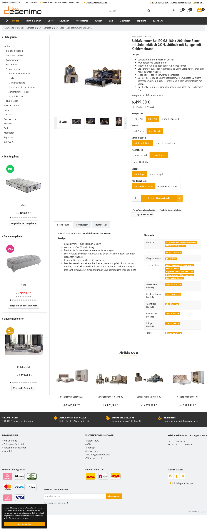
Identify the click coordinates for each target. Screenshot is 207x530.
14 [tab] (34, 217)
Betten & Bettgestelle (19, 73)
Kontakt (199, 2)
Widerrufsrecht (94, 458)
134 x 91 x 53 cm (172, 313)
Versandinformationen (15, 447)
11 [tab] (28, 217)
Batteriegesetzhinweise (98, 454)
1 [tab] (10, 217)
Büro (50, 20)
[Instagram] (182, 476)
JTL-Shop (201, 512)
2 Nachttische (172, 275)
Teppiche (141, 20)
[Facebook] (176, 476)
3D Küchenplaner (160, 2)
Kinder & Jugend (14, 50)
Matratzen (125, 20)
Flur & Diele (12, 100)
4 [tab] (16, 217)
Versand (150, 107)
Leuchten (64, 20)
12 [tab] (30, 217)
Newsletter (9, 451)
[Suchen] (148, 10)
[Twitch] (170, 476)
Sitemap (90, 447)
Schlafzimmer (13, 69)
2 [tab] (12, 217)
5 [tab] (17, 217)
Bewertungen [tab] (82, 224)
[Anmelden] (173, 11)
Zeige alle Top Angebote (23, 223)
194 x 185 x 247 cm (173, 284)
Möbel (15, 20)
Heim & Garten (33, 20)
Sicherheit (170, 417)
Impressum (92, 451)
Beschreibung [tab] (63, 224)
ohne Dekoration (173, 265)
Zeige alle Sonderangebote (23, 305)
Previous (60, 83)
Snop (23, 284)
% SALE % (158, 20)
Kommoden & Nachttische (21, 87)
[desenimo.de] (51, 10)
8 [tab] (23, 217)
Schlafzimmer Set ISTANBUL (110, 396)
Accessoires (82, 20)
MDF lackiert (171, 246)
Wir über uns (10, 440)
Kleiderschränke (16, 82)
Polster (182, 246)
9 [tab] (25, 217)
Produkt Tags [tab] (101, 224)
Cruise (24, 205)
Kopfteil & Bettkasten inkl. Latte (179, 272)
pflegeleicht (171, 258)
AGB (88, 444)
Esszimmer (11, 64)
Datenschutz (92, 440)
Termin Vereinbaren (181, 2)
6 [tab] (19, 217)
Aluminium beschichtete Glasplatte (181, 242)
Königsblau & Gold (173, 333)
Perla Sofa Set (23, 367)
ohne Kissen (188, 265)
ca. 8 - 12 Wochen (173, 252)
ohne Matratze (172, 268)
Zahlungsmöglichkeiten (15, 444)
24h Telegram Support (97, 2)
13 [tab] (32, 217)
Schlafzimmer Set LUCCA (71, 396)
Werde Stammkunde (123, 417)
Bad (111, 20)
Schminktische (15, 96)
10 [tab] (26, 217)
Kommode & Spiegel (174, 278)
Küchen (98, 20)
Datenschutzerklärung (18, 518)
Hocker (11, 78)
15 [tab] (36, 217)
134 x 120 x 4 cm (172, 323)
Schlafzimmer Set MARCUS (149, 396)
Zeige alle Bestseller (23, 388)
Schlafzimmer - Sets (153, 95)
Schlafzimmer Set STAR (187, 396)
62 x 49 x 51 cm (172, 304)
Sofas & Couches (14, 55)
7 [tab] (21, 217)
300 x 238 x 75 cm (173, 294)
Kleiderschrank (186, 275)
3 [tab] (14, 217)
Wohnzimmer (13, 60)
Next (125, 83)
